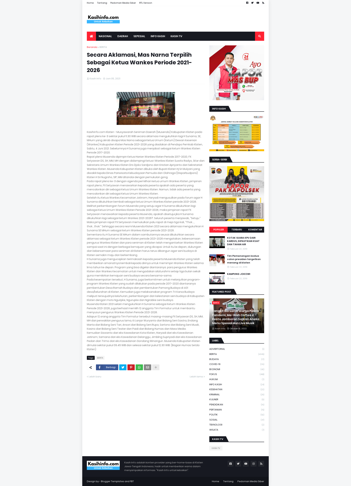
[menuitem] (91, 36)
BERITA (103, 47)
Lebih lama (196, 376)
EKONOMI (236, 369)
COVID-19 (236, 364)
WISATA (236, 430)
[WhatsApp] (139, 367)
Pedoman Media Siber (123, 2)
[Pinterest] (131, 367)
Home (90, 2)
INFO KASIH (236, 384)
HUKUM (236, 379)
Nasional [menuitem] (105, 36)
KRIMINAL (236, 394)
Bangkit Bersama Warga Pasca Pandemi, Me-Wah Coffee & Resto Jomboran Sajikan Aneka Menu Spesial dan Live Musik (235, 317)
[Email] (147, 367)
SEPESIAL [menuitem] (139, 36)
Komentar (255, 229)
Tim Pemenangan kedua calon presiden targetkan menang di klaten (244, 259)
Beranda (92, 47)
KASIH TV (216, 448)
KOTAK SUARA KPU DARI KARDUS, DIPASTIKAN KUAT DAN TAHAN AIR (243, 241)
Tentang (102, 2)
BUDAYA (236, 359)
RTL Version (145, 2)
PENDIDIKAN (236, 404)
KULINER (236, 399)
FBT (132, 481)
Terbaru (236, 229)
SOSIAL (236, 419)
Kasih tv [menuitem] (176, 36)
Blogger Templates (112, 481)
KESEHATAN (236, 389)
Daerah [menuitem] (122, 36)
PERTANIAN (236, 409)
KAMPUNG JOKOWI (238, 274)
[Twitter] (123, 367)
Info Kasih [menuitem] (158, 36)
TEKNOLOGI (236, 424)
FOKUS (236, 374)
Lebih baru (95, 376)
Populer (218, 229)
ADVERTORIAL (236, 349)
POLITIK (236, 414)
